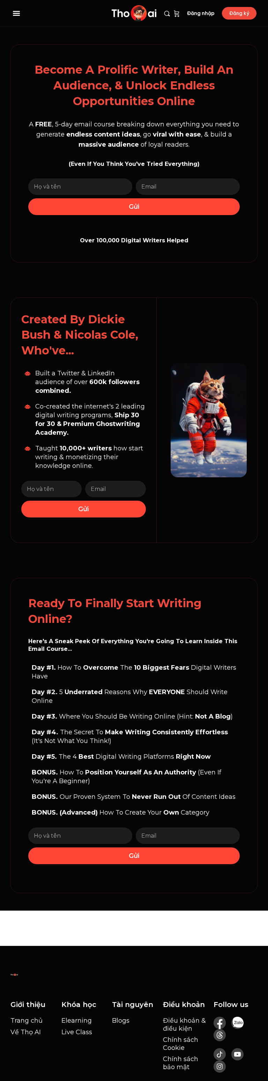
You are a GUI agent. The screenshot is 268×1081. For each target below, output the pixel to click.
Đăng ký (239, 13)
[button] (16, 13)
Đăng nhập (201, 13)
